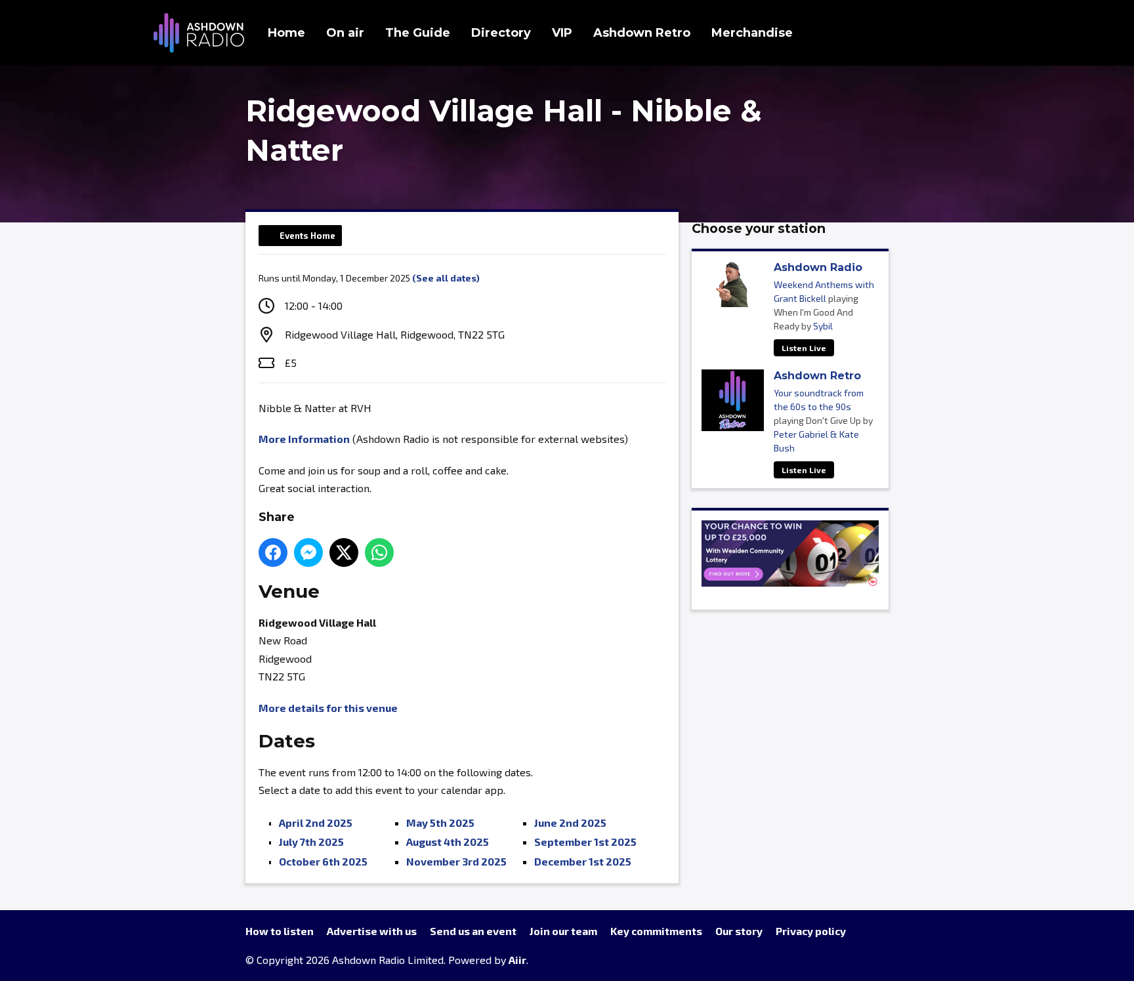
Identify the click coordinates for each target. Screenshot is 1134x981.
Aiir (517, 959)
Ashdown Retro (641, 33)
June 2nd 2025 (570, 822)
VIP (562, 33)
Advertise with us (372, 931)
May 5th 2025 (440, 822)
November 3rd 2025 (456, 861)
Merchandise (752, 33)
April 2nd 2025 (315, 822)
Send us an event (473, 931)
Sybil (823, 325)
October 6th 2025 (323, 861)
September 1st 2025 (585, 841)
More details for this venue (328, 707)
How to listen (279, 931)
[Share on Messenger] (308, 552)
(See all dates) (446, 277)
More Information (304, 438)
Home (286, 33)
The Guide (417, 33)
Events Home (307, 235)
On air (345, 33)
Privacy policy (811, 931)
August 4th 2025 (447, 841)
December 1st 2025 (582, 861)
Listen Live (804, 347)
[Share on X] (343, 552)
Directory (501, 33)
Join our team (563, 931)
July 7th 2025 (311, 841)
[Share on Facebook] (273, 552)
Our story (739, 931)
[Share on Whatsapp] (379, 552)
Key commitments (656, 931)
